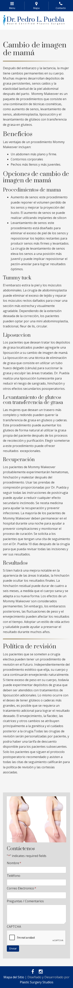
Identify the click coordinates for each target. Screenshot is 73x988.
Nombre (14, 863)
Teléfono (13, 875)
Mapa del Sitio (14, 977)
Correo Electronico (21, 888)
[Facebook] (31, 972)
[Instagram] (40, 972)
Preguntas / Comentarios (25, 901)
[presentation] (36, 937)
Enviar (13, 948)
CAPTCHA (14, 926)
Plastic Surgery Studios (36, 982)
